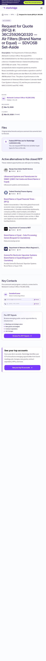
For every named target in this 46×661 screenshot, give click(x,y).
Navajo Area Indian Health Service (21, 169)
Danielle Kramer (14, 293)
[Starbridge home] (9, 8)
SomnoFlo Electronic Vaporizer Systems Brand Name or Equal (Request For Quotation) (20, 258)
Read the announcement (33, 2)
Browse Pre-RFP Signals (21, 336)
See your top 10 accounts (21, 367)
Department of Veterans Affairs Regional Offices (25, 248)
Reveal (37, 299)
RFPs (12, 14)
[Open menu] (41, 8)
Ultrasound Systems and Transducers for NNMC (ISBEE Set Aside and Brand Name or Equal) (22, 179)
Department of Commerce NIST (20, 228)
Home (6, 14)
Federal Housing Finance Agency (20, 191)
